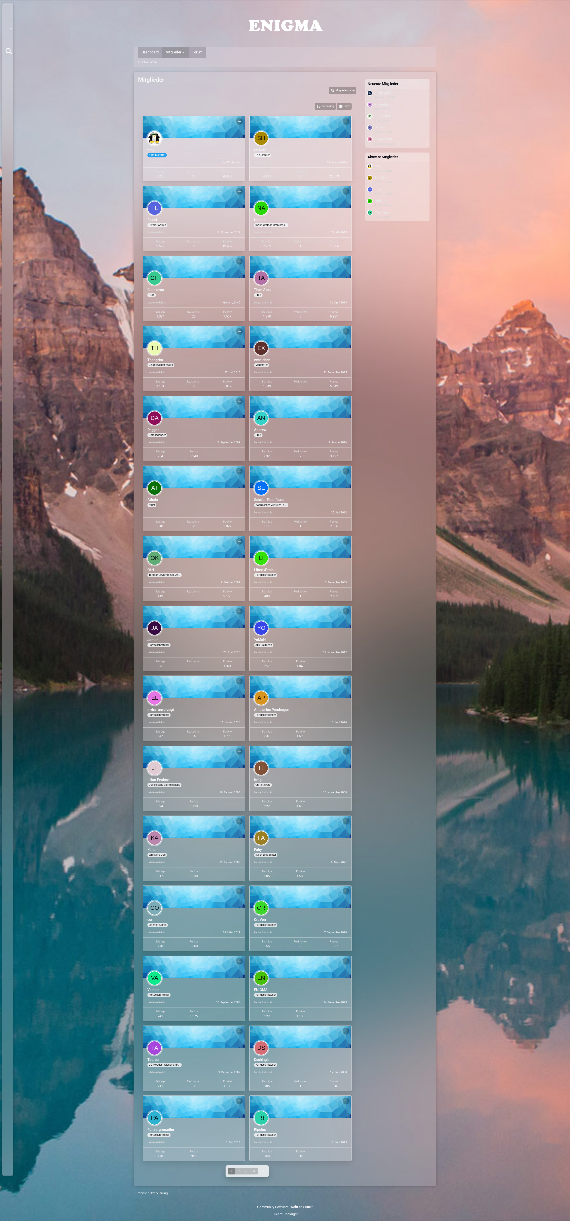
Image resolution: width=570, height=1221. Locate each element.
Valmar (153, 990)
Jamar (152, 640)
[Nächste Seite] (262, 1171)
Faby (258, 850)
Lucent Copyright (285, 1214)
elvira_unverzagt (160, 710)
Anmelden (7, 40)
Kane (151, 850)
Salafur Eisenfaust (269, 500)
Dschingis (261, 1060)
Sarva (379, 127)
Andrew (260, 430)
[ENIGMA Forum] (285, 24)
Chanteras (155, 290)
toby (150, 150)
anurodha (382, 104)
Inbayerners (383, 139)
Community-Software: (285, 1207)
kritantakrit (383, 116)
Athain (152, 500)
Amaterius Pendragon (271, 710)
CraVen (260, 920)
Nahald (259, 220)
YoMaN (260, 640)
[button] (9, 29)
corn (151, 920)
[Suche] (8, 51)
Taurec (153, 1060)
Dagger (153, 430)
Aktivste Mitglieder (383, 157)
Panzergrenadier (160, 1129)
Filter (347, 106)
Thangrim (155, 360)
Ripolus (260, 1129)
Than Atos (262, 290)
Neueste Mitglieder (383, 83)
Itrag (258, 780)
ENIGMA (261, 990)
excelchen (262, 360)
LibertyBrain (264, 570)
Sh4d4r (260, 150)
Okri (150, 570)
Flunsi (152, 220)
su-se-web (382, 93)
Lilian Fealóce (158, 780)
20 (254, 1171)
